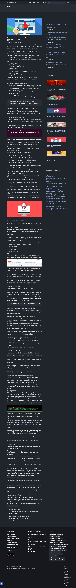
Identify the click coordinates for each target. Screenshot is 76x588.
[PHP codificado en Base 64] (24, 408)
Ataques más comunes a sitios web (19, 518)
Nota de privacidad (12, 542)
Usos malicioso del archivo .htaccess (19, 516)
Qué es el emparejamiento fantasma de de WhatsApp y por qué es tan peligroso (56, 179)
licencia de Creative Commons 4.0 (25, 568)
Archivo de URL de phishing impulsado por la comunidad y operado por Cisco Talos (56, 191)
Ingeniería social (60, 540)
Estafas (52, 536)
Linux (44, 2)
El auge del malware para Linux (37, 541)
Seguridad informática (56, 538)
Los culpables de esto (13, 538)
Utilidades (39, 2)
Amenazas (60, 534)
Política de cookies (12, 536)
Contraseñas (59, 542)
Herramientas (64, 544)
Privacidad (53, 534)
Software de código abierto (57, 558)
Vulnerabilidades (54, 560)
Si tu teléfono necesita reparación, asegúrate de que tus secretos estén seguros (56, 132)
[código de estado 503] (24, 209)
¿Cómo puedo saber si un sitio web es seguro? (22, 520)
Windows (52, 540)
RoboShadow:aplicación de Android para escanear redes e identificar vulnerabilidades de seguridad (56, 196)
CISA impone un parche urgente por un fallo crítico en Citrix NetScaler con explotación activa (56, 26)
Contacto (9, 540)
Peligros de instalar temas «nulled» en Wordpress (23, 515)
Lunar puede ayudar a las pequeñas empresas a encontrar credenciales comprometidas (56, 201)
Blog (34, 2)
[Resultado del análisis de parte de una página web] (24, 263)
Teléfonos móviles (55, 544)
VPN (65, 550)
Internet (57, 536)
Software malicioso (59, 548)
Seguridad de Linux (55, 552)
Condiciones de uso (12, 544)
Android (62, 560)
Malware (52, 542)
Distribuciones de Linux (56, 554)
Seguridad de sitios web (12, 506)
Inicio (30, 2)
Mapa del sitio (11, 534)
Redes (64, 546)
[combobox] (56, 2)
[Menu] (68, 2)
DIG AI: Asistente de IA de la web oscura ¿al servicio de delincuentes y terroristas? (56, 89)
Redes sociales (54, 556)
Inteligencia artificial (55, 546)
